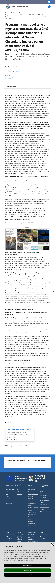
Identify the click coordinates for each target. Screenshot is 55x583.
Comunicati (19, 494)
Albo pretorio (31, 536)
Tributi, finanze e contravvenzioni (32, 513)
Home (7, 13)
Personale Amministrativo (9, 500)
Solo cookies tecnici (27, 565)
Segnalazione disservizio (20, 538)
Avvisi (18, 489)
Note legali (31, 539)
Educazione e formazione (31, 491)
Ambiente (30, 521)
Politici (7, 496)
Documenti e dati (10, 503)
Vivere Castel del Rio (44, 486)
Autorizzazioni (31, 523)
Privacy (30, 538)
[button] (49, 6)
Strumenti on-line (32, 526)
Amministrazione (11, 485)
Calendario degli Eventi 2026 (43, 497)
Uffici (7, 494)
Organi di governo (10, 489)
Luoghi (41, 491)
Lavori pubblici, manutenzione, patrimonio (19, 429)
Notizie (18, 13)
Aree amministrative (10, 492)
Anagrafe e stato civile (32, 504)
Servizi (30, 485)
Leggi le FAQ (20, 532)
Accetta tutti (27, 570)
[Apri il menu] (2, 7)
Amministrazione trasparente (32, 533)
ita (44, 2)
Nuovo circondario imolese (9, 2)
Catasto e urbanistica (31, 500)
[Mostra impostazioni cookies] (53, 291)
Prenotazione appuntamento (20, 535)
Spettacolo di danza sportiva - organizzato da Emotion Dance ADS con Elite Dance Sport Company (44, 505)
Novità (12, 13)
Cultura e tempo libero (32, 518)
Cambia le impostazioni (27, 575)
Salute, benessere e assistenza (33, 495)
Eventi (41, 493)
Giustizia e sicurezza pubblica (33, 509)
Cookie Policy (29, 560)
